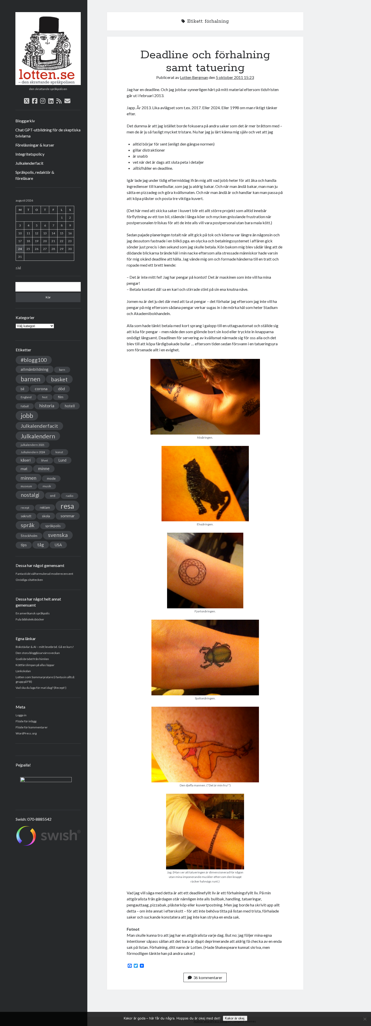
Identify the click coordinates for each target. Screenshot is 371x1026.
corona (41, 388)
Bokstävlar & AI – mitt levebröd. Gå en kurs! (45, 647)
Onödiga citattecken (29, 580)
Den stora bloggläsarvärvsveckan (38, 653)
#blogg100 (34, 360)
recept (25, 507)
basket (59, 379)
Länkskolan (23, 671)
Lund (62, 460)
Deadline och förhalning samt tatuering (205, 61)
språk (28, 525)
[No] (364, 1018)
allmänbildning (34, 369)
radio (69, 496)
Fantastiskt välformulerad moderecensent (44, 574)
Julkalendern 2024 (33, 452)
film (60, 397)
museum (26, 486)
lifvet (44, 460)
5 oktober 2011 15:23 (235, 77)
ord (52, 495)
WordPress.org (26, 733)
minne (43, 468)
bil (22, 389)
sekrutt (26, 516)
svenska (58, 535)
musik (47, 486)
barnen (30, 379)
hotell (70, 406)
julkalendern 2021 (32, 444)
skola (46, 516)
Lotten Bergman (194, 77)
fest (44, 397)
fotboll (25, 406)
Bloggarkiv (25, 120)
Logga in (21, 715)
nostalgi (30, 495)
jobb (27, 415)
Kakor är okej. (235, 1018)
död (61, 388)
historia (46, 405)
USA (58, 545)
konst (59, 452)
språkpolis (53, 526)
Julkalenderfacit (29, 163)
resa (67, 505)
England (26, 397)
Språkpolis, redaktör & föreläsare (34, 175)
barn (62, 370)
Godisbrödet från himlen (32, 659)
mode (51, 478)
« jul (18, 267)
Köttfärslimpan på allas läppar (35, 665)
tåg (40, 544)
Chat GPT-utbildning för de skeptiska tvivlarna (48, 132)
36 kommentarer (207, 977)
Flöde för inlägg (26, 721)
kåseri (26, 460)
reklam (45, 507)
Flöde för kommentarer (32, 727)
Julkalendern (38, 436)
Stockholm (29, 536)
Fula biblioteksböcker (30, 619)
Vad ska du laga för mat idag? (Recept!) (41, 688)
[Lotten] (48, 83)
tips (24, 545)
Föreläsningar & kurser (34, 144)
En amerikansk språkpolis (33, 613)
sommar (68, 516)
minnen (28, 478)
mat (24, 468)
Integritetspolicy (29, 154)
